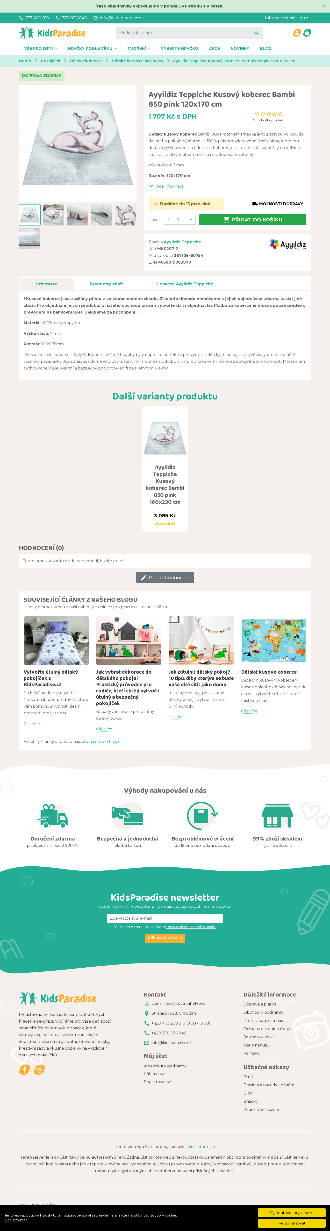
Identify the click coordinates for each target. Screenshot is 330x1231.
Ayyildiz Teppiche (182, 242)
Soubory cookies (259, 1037)
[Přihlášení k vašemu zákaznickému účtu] (297, 33)
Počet (154, 219)
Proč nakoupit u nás (263, 1020)
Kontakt (251, 1053)
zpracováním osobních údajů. (191, 927)
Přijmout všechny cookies (292, 1212)
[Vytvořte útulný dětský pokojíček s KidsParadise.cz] (56, 640)
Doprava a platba (260, 1004)
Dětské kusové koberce (269, 672)
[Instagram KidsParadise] (39, 1069)
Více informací (16, 1220)
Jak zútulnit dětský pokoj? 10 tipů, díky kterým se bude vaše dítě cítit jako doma (201, 678)
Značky (251, 1101)
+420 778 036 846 (168, 1033)
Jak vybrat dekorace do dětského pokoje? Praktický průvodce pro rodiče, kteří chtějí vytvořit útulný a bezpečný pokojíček (127, 687)
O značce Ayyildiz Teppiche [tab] (184, 284)
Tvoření (137, 48)
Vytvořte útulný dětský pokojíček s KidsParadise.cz (51, 678)
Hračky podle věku (91, 48)
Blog (266, 48)
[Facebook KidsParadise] (24, 1069)
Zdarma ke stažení (261, 1109)
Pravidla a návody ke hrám (269, 1085)
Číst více (32, 723)
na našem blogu (105, 741)
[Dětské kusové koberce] (273, 640)
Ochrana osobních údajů (267, 1028)
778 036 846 (74, 17)
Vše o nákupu (257, 1045)
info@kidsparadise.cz (121, 17)
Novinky (240, 48)
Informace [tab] (47, 284)
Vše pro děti (39, 48)
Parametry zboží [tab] (106, 284)
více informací (201, 1146)
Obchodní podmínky (264, 1012)
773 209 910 (37, 17)
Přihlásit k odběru (165, 938)
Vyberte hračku (179, 48)
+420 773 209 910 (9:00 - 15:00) (180, 1023)
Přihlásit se (154, 1073)
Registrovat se (157, 1082)
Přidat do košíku (253, 219)
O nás (249, 1076)
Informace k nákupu (285, 18)
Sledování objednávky (165, 1065)
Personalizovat (292, 1223)
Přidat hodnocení (165, 577)
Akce (214, 48)
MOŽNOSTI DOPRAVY (277, 204)
